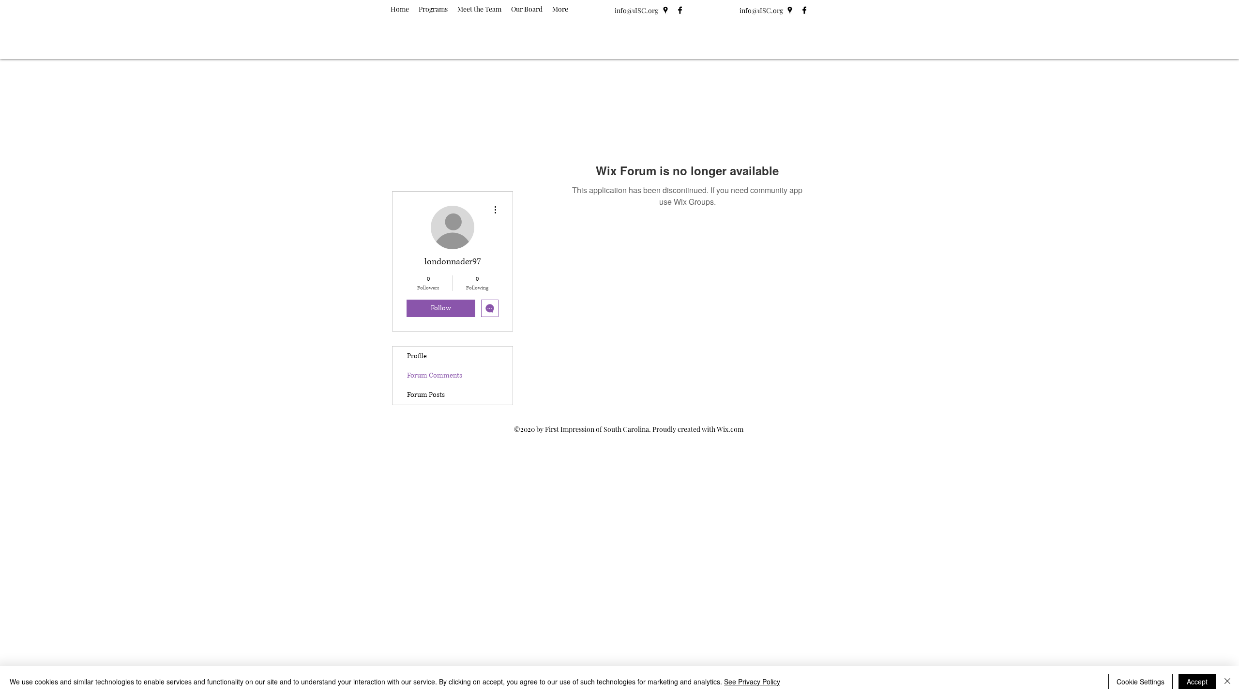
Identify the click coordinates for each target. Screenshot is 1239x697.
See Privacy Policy (752, 681)
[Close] (1227, 681)
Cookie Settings (1140, 681)
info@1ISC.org (636, 10)
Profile (417, 356)
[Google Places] (665, 10)
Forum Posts (426, 394)
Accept (1197, 681)
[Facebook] (680, 10)
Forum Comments (434, 375)
